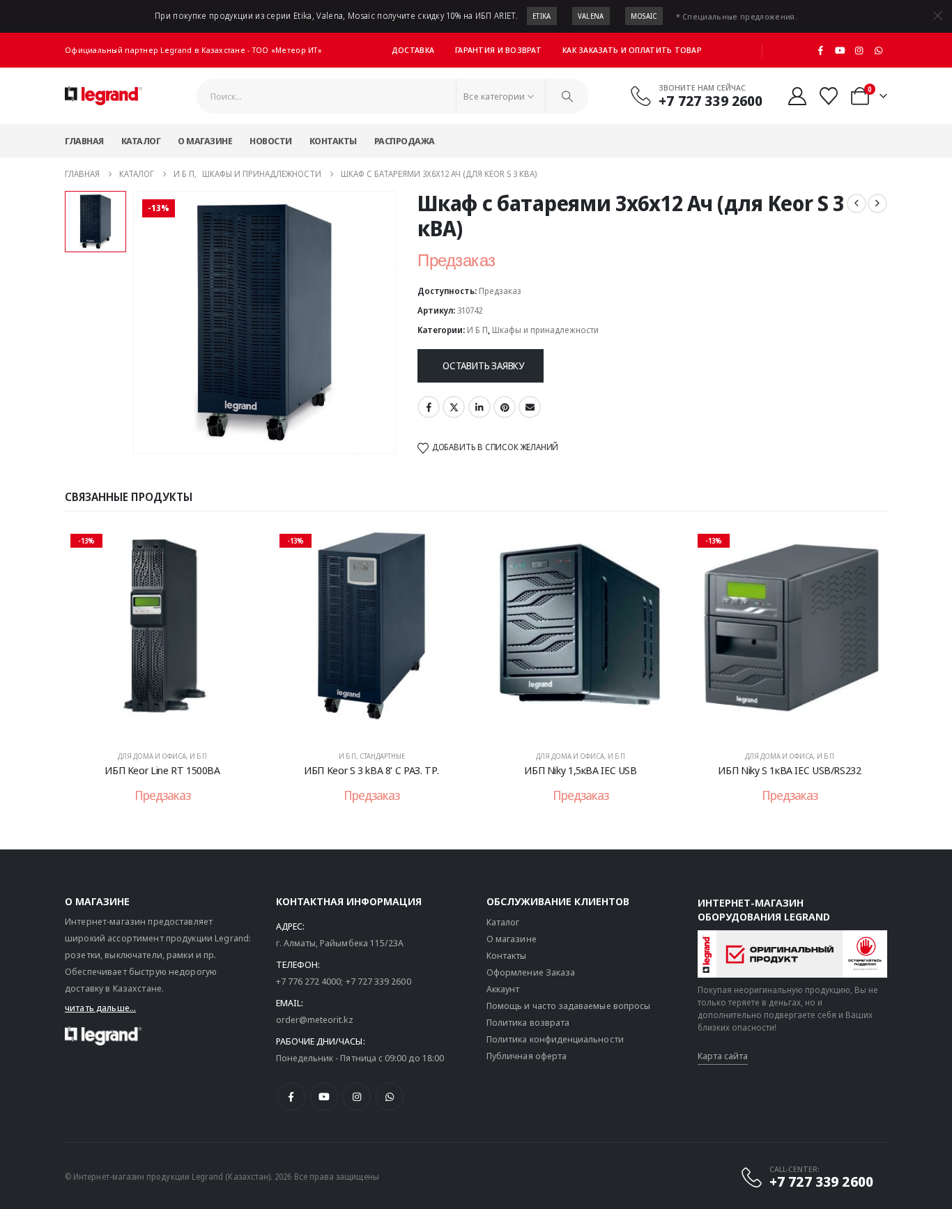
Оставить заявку (483, 365)
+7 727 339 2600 (378, 981)
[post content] (162, 632)
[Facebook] (821, 50)
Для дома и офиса (152, 756)
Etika (541, 16)
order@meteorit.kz (314, 1019)
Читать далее (172, 723)
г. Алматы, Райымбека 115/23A (340, 943)
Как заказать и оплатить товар (632, 50)
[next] (877, 203)
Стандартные (382, 756)
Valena (591, 16)
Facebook (428, 407)
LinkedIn (479, 407)
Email (530, 407)
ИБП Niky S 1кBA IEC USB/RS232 (789, 770)
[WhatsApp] (878, 50)
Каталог (141, 140)
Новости (270, 140)
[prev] (856, 203)
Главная (84, 140)
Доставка (413, 50)
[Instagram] (859, 50)
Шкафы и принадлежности (545, 330)
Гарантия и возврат (498, 50)
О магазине (205, 140)
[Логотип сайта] (103, 96)
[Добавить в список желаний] (239, 549)
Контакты (333, 140)
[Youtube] (840, 50)
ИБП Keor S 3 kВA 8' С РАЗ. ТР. (371, 770)
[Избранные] (829, 96)
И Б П (477, 330)
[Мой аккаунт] (797, 96)
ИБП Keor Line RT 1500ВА (162, 770)
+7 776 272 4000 (308, 981)
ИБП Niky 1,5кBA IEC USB (580, 770)
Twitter (454, 407)
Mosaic (644, 16)
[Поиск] (567, 96)
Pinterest (504, 407)
